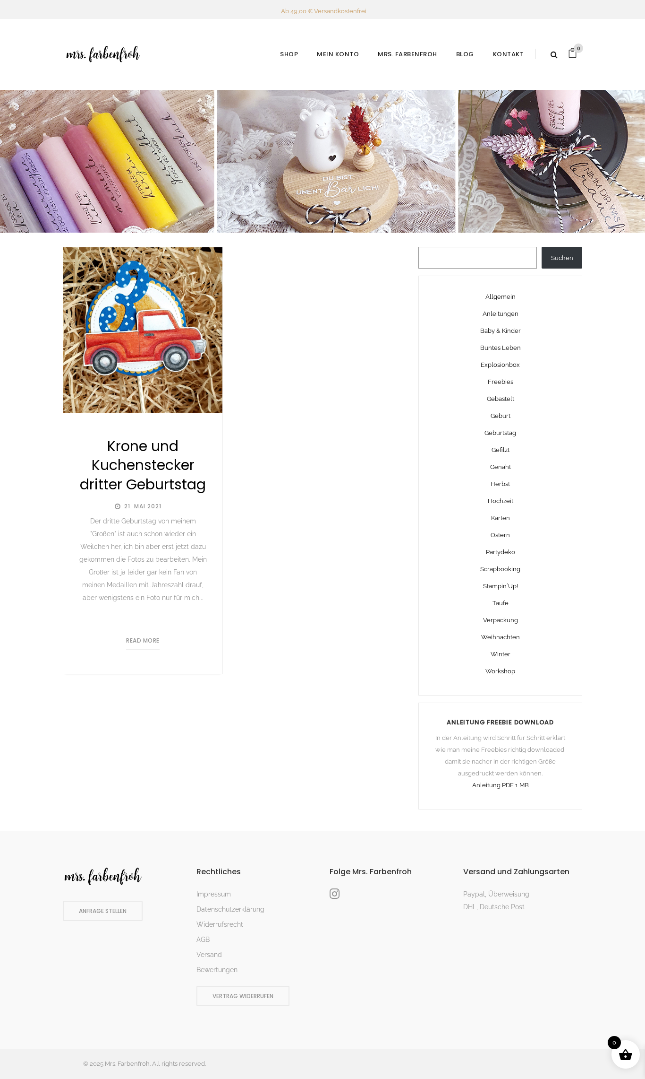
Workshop (500, 671)
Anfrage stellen (103, 911)
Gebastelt (500, 398)
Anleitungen (500, 313)
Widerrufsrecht (219, 924)
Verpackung (500, 620)
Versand (209, 954)
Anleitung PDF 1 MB (500, 785)
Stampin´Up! (500, 586)
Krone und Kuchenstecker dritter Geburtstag (143, 465)
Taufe (500, 603)
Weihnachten (500, 637)
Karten (500, 518)
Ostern (500, 535)
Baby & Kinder (500, 330)
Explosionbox (500, 364)
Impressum (213, 894)
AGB (203, 939)
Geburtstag (500, 432)
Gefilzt (500, 449)
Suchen (562, 257)
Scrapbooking (500, 569)
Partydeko (500, 552)
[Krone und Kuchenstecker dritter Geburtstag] (142, 330)
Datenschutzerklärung (230, 909)
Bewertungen (217, 970)
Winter (500, 654)
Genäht (500, 466)
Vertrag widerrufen (242, 996)
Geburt (500, 415)
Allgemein (500, 296)
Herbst (500, 483)
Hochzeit (500, 501)
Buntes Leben (500, 347)
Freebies (500, 381)
